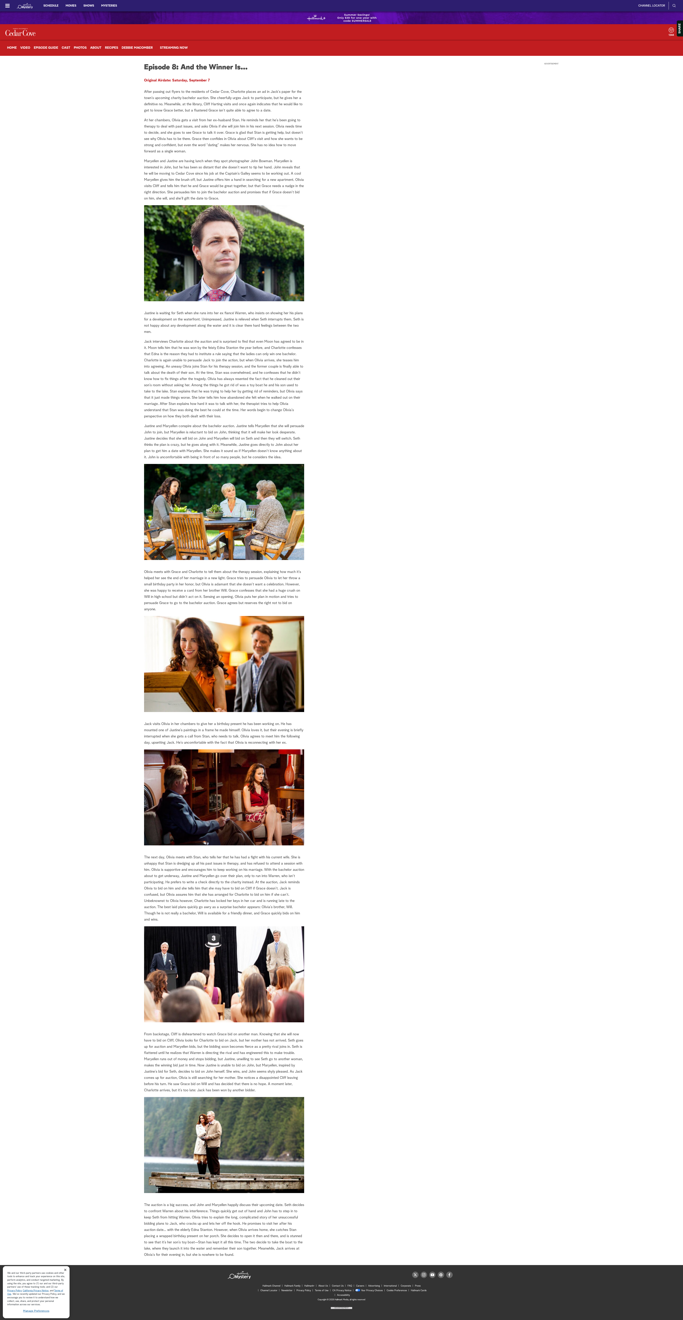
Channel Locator (651, 5)
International (390, 1286)
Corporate (406, 1286)
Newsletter (287, 1290)
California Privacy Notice (36, 1291)
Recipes (111, 47)
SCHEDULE (51, 5)
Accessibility (343, 1295)
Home (12, 47)
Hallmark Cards (419, 1290)
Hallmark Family (292, 1286)
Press (418, 1286)
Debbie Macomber (137, 47)
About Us (323, 1286)
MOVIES (71, 5)
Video (25, 47)
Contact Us (338, 1286)
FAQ (350, 1286)
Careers (360, 1286)
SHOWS (88, 5)
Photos (80, 47)
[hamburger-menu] (7, 6)
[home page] (25, 6)
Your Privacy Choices (372, 1290)
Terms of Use (322, 1290)
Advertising (374, 1286)
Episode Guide (46, 47)
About (95, 47)
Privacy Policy (304, 1290)
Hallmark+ (309, 1286)
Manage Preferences (36, 1311)
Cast (66, 47)
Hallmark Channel (271, 1286)
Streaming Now (174, 47)
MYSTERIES (109, 5)
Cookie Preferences (397, 1290)
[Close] (65, 1270)
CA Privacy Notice (341, 1290)
